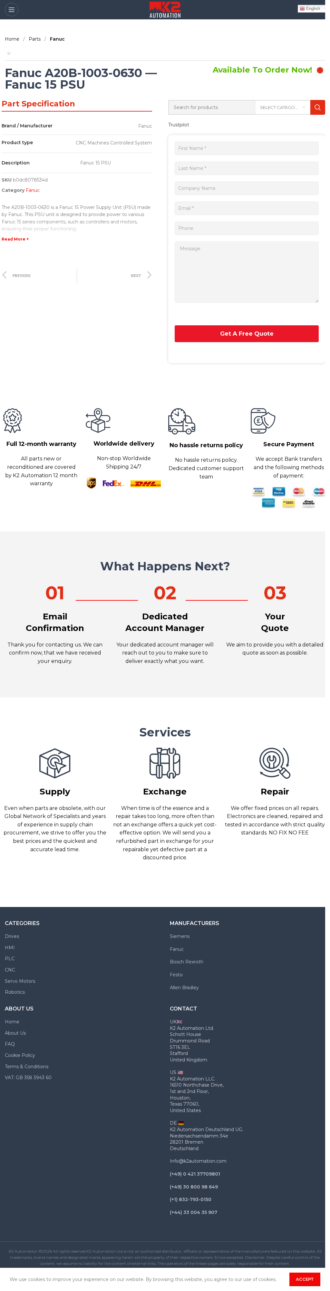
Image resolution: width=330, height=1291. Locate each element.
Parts (35, 39)
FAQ (10, 1044)
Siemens (179, 936)
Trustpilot (178, 125)
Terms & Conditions (26, 1066)
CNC (10, 970)
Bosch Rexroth (186, 962)
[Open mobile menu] (12, 9)
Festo (176, 975)
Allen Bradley (184, 987)
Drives (12, 936)
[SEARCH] (317, 107)
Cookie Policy (20, 1055)
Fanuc (57, 39)
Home (13, 39)
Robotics (15, 992)
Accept (305, 1279)
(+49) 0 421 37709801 (195, 1174)
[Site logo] (165, 9)
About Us (15, 1033)
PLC (10, 958)
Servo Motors (20, 981)
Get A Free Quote (247, 333)
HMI (10, 948)
